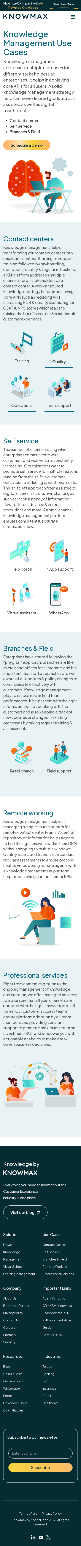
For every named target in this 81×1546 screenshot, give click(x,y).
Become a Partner (16, 1305)
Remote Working (55, 1266)
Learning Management (19, 1274)
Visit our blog (22, 1212)
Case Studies (12, 1374)
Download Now (64, 4)
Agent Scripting (54, 1298)
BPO (46, 1381)
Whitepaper (12, 1388)
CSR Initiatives (13, 1410)
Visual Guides (12, 1266)
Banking (48, 1374)
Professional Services (58, 1274)
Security (9, 1342)
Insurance (50, 1388)
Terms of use (28, 1513)
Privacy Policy (13, 1313)
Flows (7, 1245)
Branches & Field (55, 1259)
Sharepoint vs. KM (55, 1313)
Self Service (51, 1252)
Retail (47, 1396)
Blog (6, 1366)
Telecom (49, 1366)
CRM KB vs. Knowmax (58, 1305)
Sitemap (9, 1335)
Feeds (8, 1396)
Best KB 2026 (52, 1335)
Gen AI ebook (13, 1381)
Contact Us (11, 1320)
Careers (9, 1327)
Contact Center (54, 1245)
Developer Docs (15, 1403)
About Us (9, 1298)
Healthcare (51, 1403)
